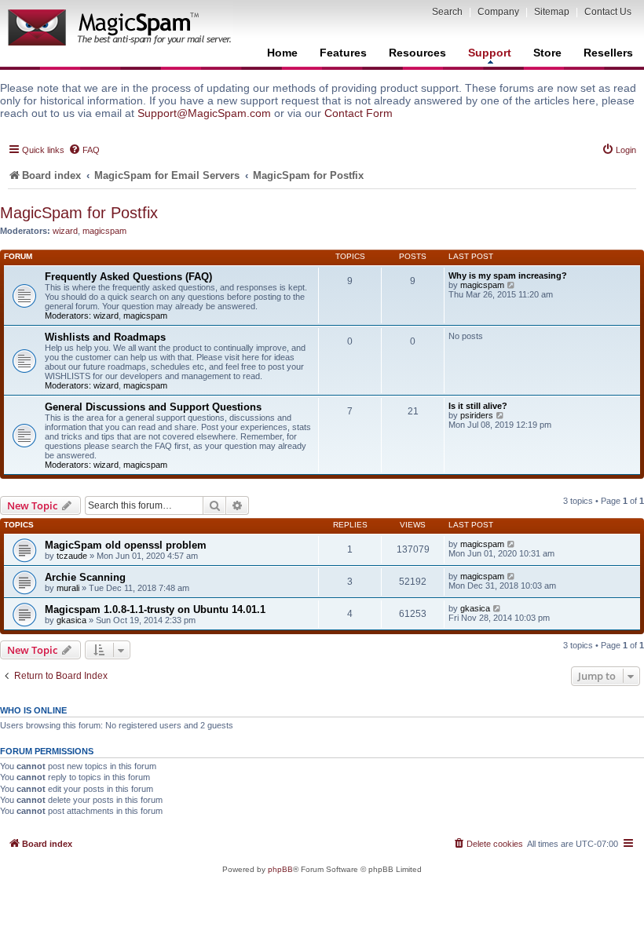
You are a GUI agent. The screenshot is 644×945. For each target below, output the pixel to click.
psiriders (476, 415)
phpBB (280, 869)
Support (489, 52)
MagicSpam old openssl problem (126, 545)
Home (282, 52)
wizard (65, 230)
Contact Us (607, 11)
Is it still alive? (477, 405)
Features (343, 52)
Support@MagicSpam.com (204, 113)
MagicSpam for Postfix (79, 212)
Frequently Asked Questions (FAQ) (128, 277)
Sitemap (551, 11)
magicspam (104, 230)
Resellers (608, 52)
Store (547, 52)
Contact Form (358, 113)
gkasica (71, 620)
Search (447, 11)
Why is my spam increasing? (507, 275)
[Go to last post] (512, 544)
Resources (417, 52)
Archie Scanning (85, 577)
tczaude (72, 555)
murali (68, 588)
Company (498, 11)
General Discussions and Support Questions (153, 407)
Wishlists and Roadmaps (105, 337)
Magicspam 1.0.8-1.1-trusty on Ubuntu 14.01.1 (155, 609)
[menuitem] (84, 149)
